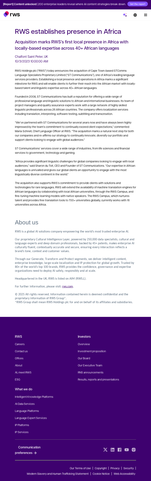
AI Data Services (25, 403)
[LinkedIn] (112, 449)
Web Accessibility (124, 473)
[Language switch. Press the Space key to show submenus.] (135, 14)
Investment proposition (92, 351)
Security (128, 468)
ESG (17, 379)
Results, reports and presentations (98, 379)
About (18, 365)
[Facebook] (119, 449)
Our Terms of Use (80, 468)
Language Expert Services (31, 418)
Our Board (84, 358)
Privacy (115, 468)
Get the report (137, 3)
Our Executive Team (90, 365)
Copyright (101, 468)
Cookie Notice (101, 473)
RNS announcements (90, 372)
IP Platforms (22, 425)
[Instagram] (133, 449)
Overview (84, 344)
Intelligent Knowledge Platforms (34, 396)
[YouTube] (126, 449)
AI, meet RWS (23, 372)
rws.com (67, 286)
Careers (20, 344)
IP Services (22, 432)
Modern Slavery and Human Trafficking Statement (58, 473)
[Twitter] (105, 449)
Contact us (21, 351)
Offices (19, 358)
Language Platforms (27, 410)
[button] (11, 14)
